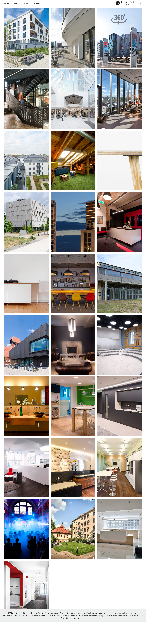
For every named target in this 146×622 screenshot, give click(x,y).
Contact (15, 3)
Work (6, 3)
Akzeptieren (66, 618)
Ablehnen (78, 618)
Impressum (35, 3)
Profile (25, 3)
